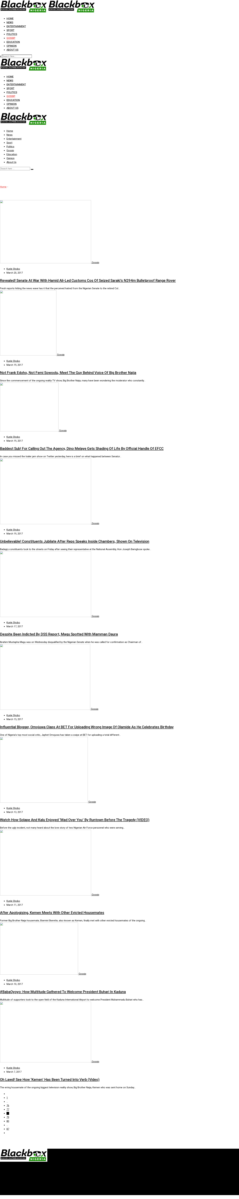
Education (13, 42)
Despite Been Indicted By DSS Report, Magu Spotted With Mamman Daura (59, 634)
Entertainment (16, 26)
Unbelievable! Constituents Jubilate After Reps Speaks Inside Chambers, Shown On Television (74, 541)
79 (8, 1117)
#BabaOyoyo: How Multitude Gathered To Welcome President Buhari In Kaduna (63, 992)
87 (8, 1129)
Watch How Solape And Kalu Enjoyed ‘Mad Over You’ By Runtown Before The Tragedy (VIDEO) (74, 820)
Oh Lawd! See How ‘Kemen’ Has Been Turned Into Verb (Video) (50, 1080)
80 (8, 1121)
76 (8, 1105)
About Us (12, 49)
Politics (12, 34)
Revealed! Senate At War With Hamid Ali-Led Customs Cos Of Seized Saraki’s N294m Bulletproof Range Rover (88, 280)
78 (8, 1113)
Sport (10, 30)
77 (8, 1109)
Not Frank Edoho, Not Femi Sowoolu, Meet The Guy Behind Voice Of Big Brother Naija (68, 373)
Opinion (12, 45)
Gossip (11, 38)
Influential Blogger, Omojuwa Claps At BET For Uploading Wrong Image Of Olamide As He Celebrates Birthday (87, 727)
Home (10, 18)
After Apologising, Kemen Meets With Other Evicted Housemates (52, 913)
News (10, 22)
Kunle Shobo (13, 268)
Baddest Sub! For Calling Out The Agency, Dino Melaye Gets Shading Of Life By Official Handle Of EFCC (82, 449)
